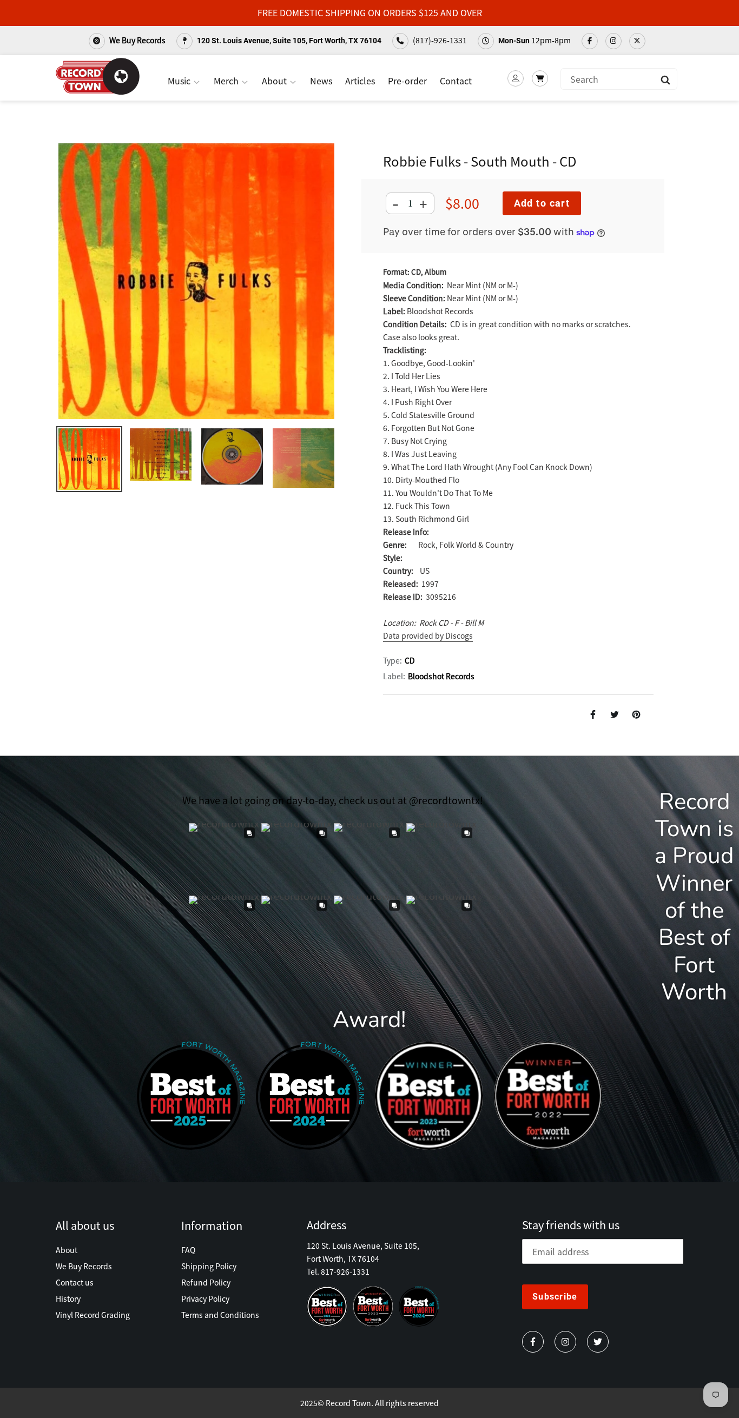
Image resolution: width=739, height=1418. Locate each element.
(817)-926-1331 (439, 40)
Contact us (75, 1282)
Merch (227, 80)
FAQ (188, 1249)
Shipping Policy (208, 1266)
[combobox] (618, 79)
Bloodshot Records (441, 676)
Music (180, 80)
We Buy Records (137, 40)
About (275, 80)
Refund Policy (205, 1282)
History (68, 1298)
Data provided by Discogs (428, 635)
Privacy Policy (205, 1298)
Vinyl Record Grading (93, 1314)
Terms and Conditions (220, 1314)
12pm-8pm (534, 40)
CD (410, 660)
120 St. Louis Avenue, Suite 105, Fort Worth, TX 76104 (288, 40)
